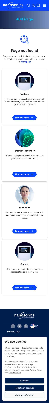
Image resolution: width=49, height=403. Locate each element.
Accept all (24, 380)
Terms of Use (13, 331)
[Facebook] (13, 326)
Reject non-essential (24, 388)
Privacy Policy (36, 370)
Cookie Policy (15, 373)
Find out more (22, 117)
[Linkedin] (26, 326)
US (36, 326)
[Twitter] (19, 326)
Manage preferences (24, 395)
